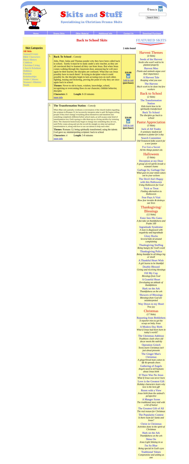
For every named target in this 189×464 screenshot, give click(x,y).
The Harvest (151, 83)
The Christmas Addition (151, 335)
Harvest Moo (151, 68)
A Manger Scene (151, 399)
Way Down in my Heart (151, 303)
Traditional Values (151, 451)
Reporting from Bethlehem (151, 317)
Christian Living (31, 65)
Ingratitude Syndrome (151, 226)
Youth (26, 85)
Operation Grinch (151, 344)
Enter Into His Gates (151, 217)
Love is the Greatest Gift (151, 381)
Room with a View (151, 390)
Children (27, 62)
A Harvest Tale (151, 77)
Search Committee (151, 137)
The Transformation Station (151, 102)
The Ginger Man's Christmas (151, 355)
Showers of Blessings (151, 294)
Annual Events (30, 54)
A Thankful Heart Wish (151, 260)
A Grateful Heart (151, 279)
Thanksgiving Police (151, 251)
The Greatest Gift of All (151, 408)
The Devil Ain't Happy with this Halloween (151, 180)
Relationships (30, 76)
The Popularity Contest (151, 414)
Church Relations (32, 68)
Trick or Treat (151, 188)
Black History (30, 59)
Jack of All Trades (151, 128)
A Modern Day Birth (151, 326)
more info (58, 97)
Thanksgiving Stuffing (151, 245)
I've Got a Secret (151, 146)
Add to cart (128, 80)
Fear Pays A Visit (151, 197)
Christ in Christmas (151, 423)
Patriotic (27, 73)
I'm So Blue (151, 445)
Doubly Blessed (151, 266)
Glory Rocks (151, 236)
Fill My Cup (151, 273)
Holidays (27, 71)
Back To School (151, 112)
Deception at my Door (151, 160)
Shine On (151, 439)
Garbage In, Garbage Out (151, 169)
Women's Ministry (32, 82)
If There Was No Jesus (151, 375)
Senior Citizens (30, 79)
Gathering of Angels (151, 365)
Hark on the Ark (151, 288)
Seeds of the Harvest (151, 59)
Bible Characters (31, 57)
